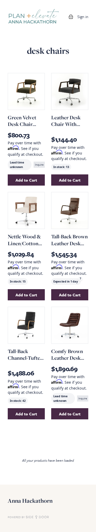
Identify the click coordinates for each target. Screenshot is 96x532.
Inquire (39, 164)
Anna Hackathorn (30, 501)
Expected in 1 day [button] (65, 281)
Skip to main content (21, 5)
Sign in (82, 16)
